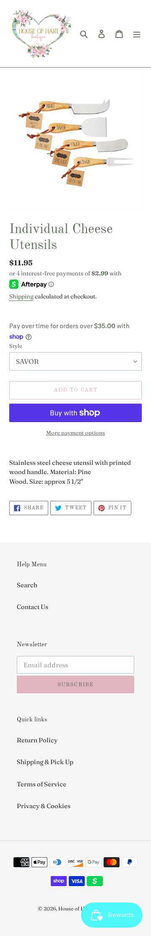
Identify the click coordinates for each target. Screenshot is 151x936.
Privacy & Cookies (43, 806)
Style (15, 345)
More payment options (75, 432)
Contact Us (32, 607)
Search (27, 585)
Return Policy (37, 740)
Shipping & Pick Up (45, 762)
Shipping (21, 296)
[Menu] (137, 34)
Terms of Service (41, 784)
